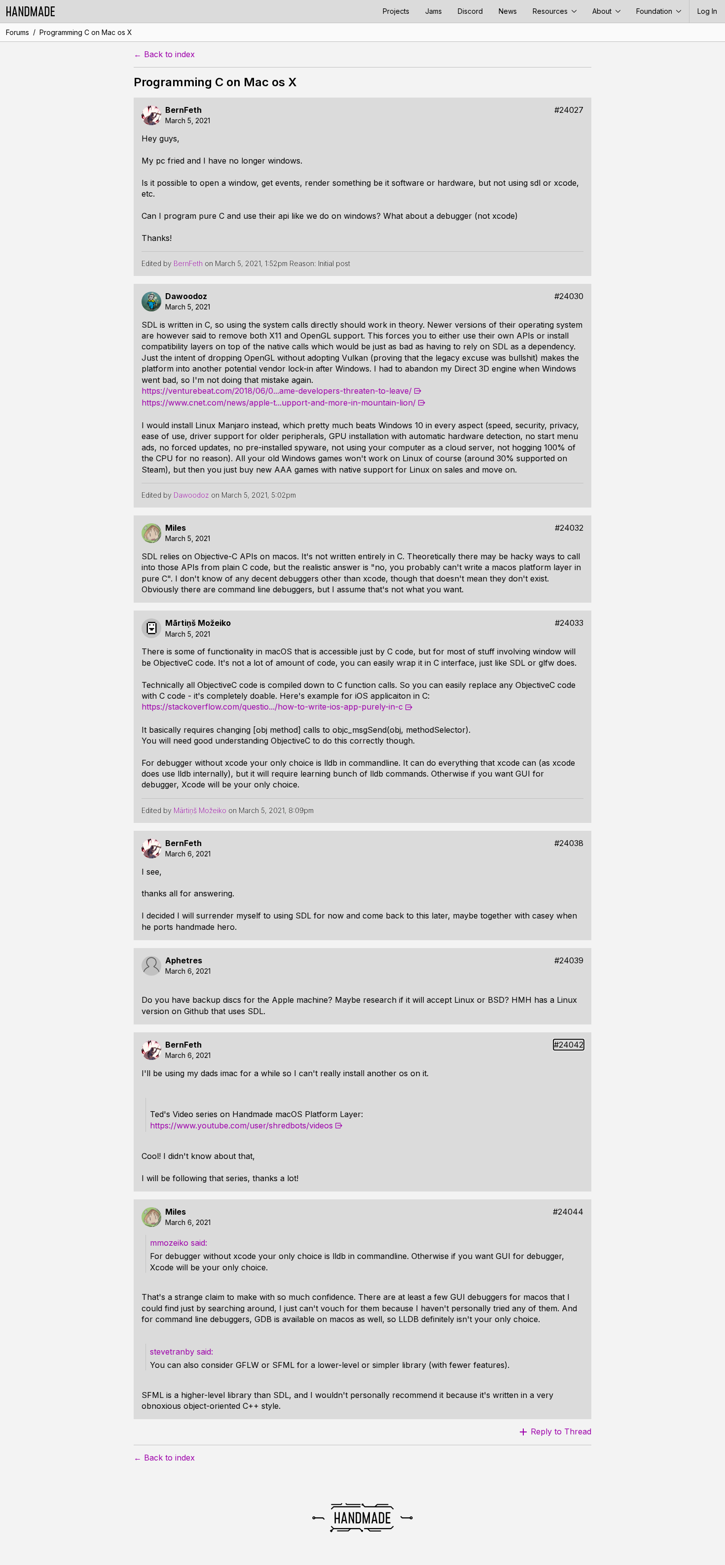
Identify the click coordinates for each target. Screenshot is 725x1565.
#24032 (569, 528)
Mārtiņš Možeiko (198, 623)
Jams (433, 11)
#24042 (568, 1045)
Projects (396, 11)
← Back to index (164, 54)
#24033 (569, 623)
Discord (470, 11)
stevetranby (172, 1352)
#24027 (568, 110)
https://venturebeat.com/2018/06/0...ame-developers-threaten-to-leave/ (277, 391)
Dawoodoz (186, 296)
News (508, 11)
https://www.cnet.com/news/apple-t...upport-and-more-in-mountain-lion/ (279, 403)
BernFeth (183, 110)
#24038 (568, 843)
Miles (175, 528)
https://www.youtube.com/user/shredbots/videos (241, 1125)
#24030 (568, 296)
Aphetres (183, 960)
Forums (17, 32)
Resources (551, 11)
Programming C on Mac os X (85, 32)
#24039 (568, 960)
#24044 (568, 1212)
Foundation (655, 11)
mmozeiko (169, 1243)
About (603, 11)
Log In (707, 11)
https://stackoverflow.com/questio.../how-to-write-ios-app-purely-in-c (272, 707)
